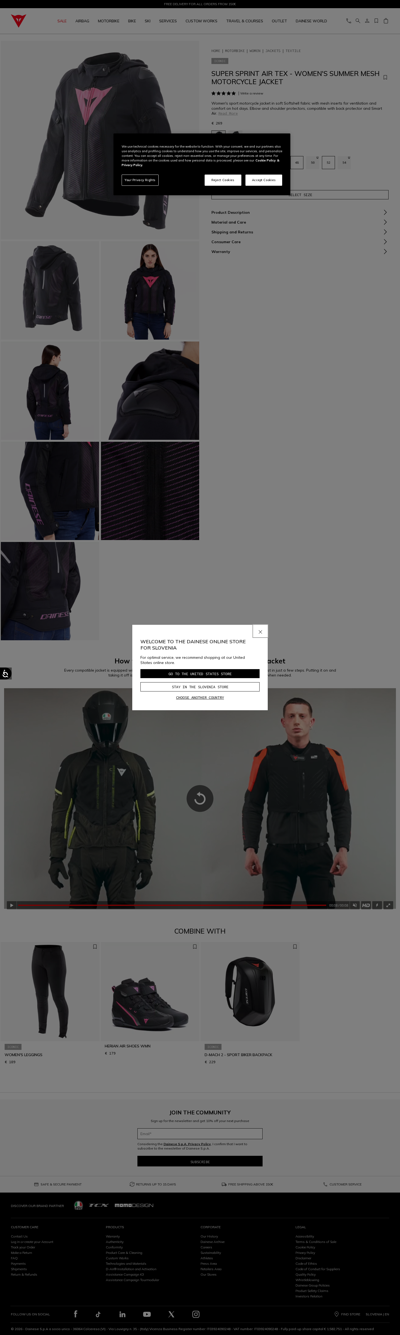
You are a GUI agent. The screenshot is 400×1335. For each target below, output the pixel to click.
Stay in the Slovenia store (200, 686)
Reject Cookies (223, 180)
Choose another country (200, 697)
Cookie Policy (266, 160)
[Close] (260, 631)
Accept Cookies (264, 180)
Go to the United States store (200, 673)
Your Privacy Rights (140, 180)
